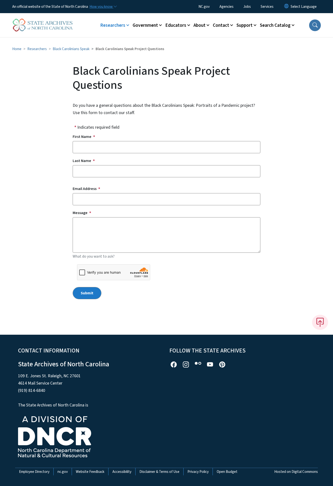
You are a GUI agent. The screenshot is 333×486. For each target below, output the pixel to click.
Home (16, 49)
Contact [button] (221, 25)
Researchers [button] (112, 25)
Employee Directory (34, 471)
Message (80, 213)
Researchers (37, 49)
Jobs (247, 6)
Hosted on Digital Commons (296, 471)
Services (267, 6)
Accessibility (121, 471)
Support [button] (244, 25)
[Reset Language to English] (286, 6)
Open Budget (227, 471)
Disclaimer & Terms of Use (159, 471)
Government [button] (145, 25)
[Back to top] (320, 322)
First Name (82, 136)
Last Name (82, 160)
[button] (315, 25)
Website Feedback (90, 471)
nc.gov (63, 471)
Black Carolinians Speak (71, 49)
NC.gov (204, 6)
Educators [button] (175, 25)
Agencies (226, 6)
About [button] (200, 25)
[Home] (42, 19)
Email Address (85, 188)
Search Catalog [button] (275, 25)
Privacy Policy (198, 471)
